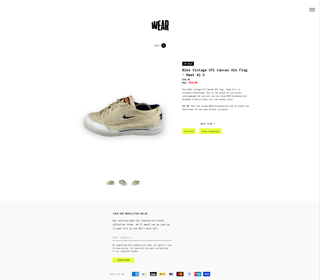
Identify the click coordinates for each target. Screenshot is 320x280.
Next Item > (208, 123)
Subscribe (123, 260)
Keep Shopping (210, 131)
